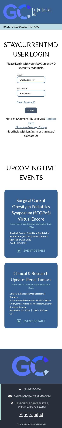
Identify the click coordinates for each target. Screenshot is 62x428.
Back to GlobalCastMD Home (21, 26)
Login (31, 110)
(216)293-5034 (32, 389)
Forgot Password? (26, 102)
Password (22, 88)
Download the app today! (31, 127)
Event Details (34, 250)
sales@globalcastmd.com (32, 396)
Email (20, 74)
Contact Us (31, 135)
